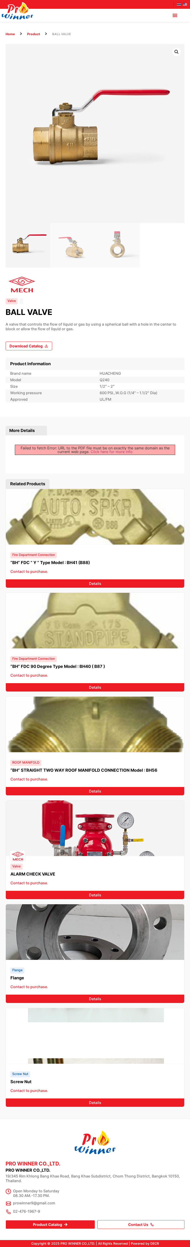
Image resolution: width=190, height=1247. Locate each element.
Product (33, 34)
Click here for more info (112, 451)
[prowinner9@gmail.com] (8, 1203)
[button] (175, 15)
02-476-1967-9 (26, 1211)
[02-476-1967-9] (8, 1212)
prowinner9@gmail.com (34, 1203)
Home (10, 34)
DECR (154, 1243)
